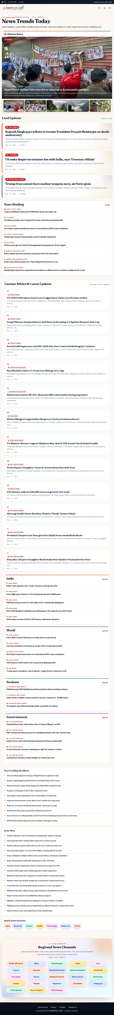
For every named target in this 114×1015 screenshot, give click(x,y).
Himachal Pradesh (57, 970)
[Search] (99, 8)
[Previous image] (5, 67)
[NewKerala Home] (13, 8)
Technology (52, 926)
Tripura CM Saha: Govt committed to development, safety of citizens (34, 836)
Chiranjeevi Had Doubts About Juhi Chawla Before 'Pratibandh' (32, 796)
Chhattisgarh (57, 963)
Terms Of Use (43, 1007)
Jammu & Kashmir (77, 970)
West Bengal (57, 990)
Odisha (16, 983)
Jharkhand (98, 970)
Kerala (36, 977)
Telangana (98, 983)
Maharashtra (77, 977)
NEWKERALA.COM (55, 1011)
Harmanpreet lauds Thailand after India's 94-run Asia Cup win (31, 841)
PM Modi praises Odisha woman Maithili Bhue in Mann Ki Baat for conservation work (40, 906)
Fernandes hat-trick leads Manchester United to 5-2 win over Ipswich (34, 886)
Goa (98, 963)
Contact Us (72, 1007)
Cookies (62, 1007)
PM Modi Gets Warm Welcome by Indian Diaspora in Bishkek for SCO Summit (37, 891)
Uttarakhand (16, 990)
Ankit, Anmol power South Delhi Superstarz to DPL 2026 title (30, 861)
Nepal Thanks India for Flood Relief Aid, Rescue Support (29, 896)
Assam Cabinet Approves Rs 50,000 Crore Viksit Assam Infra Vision (33, 781)
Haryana (36, 970)
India (8, 926)
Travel (77, 926)
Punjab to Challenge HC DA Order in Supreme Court (27, 791)
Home (107, 205)
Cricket (29, 926)
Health (39, 926)
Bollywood (65, 926)
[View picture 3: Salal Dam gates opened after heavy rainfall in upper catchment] (57, 106)
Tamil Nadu (77, 983)
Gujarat (16, 970)
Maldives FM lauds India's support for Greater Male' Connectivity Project (35, 876)
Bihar (36, 963)
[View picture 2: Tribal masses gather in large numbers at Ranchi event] (35, 106)
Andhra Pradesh (16, 963)
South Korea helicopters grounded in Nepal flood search (29, 811)
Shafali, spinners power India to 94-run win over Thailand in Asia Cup (34, 846)
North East (98, 977)
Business (18, 926)
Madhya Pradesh (57, 977)
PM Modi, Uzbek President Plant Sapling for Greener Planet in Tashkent (35, 901)
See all (105, 579)
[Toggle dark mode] (104, 8)
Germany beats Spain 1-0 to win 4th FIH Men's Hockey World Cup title (34, 851)
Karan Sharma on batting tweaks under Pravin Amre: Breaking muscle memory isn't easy (42, 816)
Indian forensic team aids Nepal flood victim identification (30, 911)
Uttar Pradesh (36, 990)
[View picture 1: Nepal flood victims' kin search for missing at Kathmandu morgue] (13, 106)
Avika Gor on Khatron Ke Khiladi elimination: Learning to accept (32, 806)
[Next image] (108, 67)
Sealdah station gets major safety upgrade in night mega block (32, 871)
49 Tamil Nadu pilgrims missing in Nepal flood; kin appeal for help (33, 776)
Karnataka (16, 977)
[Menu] (110, 8)
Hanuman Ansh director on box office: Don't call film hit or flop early (33, 801)
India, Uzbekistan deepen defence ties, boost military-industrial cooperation (37, 856)
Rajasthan (57, 983)
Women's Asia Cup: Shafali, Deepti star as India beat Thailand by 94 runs (35, 881)
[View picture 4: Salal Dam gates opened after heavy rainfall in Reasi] (78, 106)
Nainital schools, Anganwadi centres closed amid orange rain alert (33, 866)
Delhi (77, 963)
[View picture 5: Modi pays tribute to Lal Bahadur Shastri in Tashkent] (100, 106)
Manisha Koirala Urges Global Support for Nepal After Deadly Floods (34, 786)
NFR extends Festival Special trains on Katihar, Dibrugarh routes (32, 821)
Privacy (53, 1007)
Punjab (36, 983)
